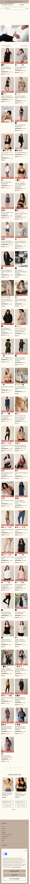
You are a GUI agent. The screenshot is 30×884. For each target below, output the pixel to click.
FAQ (3, 826)
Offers (3, 840)
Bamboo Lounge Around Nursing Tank (7, 213)
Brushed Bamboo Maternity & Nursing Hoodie (6, 330)
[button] (1, 8)
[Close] (25, 850)
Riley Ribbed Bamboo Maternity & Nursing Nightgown (20, 699)
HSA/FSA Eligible (5, 836)
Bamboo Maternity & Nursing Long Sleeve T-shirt (20, 97)
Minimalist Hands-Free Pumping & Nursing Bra (21, 446)
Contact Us (4, 828)
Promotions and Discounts (7, 834)
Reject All (14, 875)
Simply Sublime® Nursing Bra (7, 155)
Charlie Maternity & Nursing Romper (20, 612)
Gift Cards (4, 838)
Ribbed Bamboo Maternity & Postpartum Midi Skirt (21, 272)
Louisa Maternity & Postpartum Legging (6, 612)
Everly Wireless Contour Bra (7, 387)
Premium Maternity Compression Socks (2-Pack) (6, 301)
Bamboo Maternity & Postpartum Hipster (20, 418)
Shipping (3, 832)
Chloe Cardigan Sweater (7, 357)
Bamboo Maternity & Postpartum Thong (20, 331)
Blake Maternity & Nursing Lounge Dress (6, 756)
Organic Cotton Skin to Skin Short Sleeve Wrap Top (20, 301)
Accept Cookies (14, 871)
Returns (3, 830)
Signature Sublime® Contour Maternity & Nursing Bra (20, 185)
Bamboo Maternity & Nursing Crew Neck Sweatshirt (20, 359)
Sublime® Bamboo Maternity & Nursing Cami (6, 641)
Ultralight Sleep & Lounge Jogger (7, 446)
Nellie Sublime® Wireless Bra (21, 473)
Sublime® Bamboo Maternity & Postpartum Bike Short (7, 670)
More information (16, 867)
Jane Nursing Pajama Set (21, 152)
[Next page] (22, 767)
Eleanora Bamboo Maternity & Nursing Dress (6, 68)
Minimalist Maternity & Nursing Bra (7, 473)
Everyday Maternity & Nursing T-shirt (20, 67)
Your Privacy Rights (14, 878)
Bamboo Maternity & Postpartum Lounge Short (7, 96)
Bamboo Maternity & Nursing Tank (20, 125)
